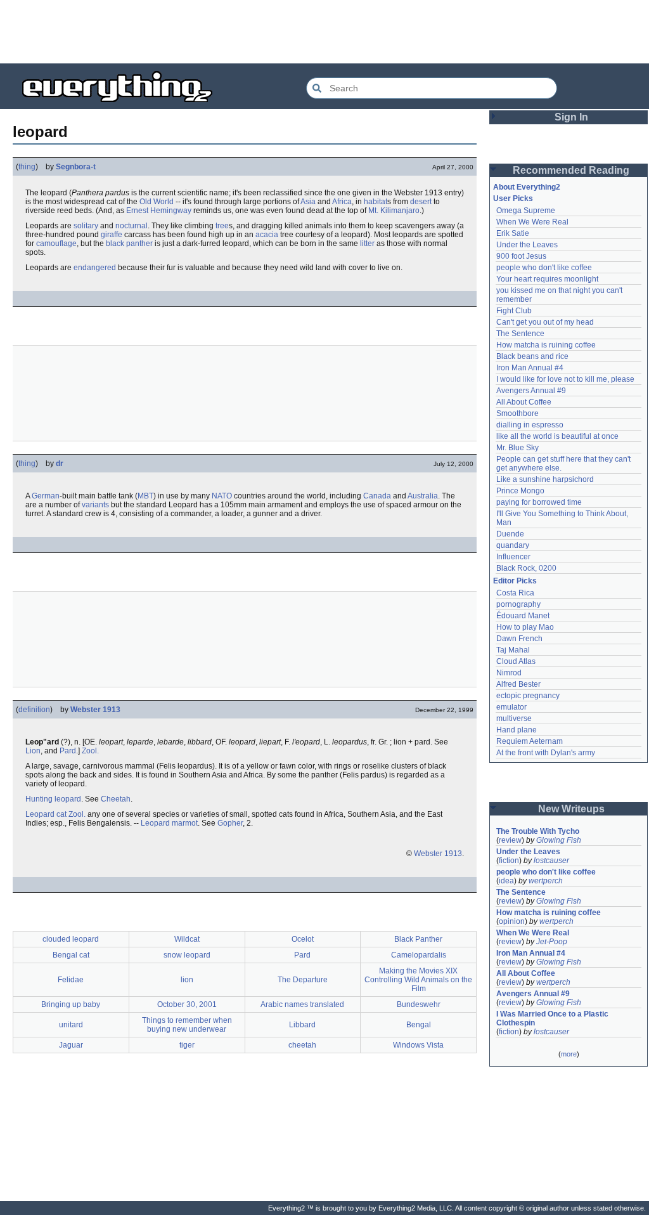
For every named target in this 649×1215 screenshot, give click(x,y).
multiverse (514, 718)
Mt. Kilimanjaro (394, 210)
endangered (95, 267)
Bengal (418, 1024)
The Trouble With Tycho (537, 831)
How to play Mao (525, 627)
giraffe (111, 234)
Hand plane (516, 729)
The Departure (303, 979)
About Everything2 (526, 187)
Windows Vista (418, 1045)
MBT (145, 495)
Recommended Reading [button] (571, 170)
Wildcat (187, 939)
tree (222, 225)
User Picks (513, 198)
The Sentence (520, 333)
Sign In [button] (571, 117)
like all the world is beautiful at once (557, 436)
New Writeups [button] (571, 808)
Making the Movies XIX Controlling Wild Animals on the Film (418, 979)
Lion (33, 750)
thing (26, 166)
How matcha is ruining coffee (546, 345)
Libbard (302, 1024)
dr (59, 463)
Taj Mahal (513, 650)
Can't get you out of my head (545, 322)
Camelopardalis (418, 955)
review (510, 840)
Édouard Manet (522, 615)
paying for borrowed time (539, 502)
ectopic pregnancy (528, 695)
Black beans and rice (532, 356)
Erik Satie (512, 233)
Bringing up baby (70, 1004)
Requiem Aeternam (529, 741)
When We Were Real (532, 222)
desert (421, 201)
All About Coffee (523, 402)
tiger (187, 1045)
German (46, 495)
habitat (375, 201)
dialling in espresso (529, 424)
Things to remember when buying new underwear (187, 1025)
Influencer (513, 556)
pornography (518, 604)
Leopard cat (46, 814)
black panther (129, 243)
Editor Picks (515, 580)
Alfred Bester (518, 684)
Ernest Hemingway (158, 210)
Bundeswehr (418, 1004)
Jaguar (71, 1045)
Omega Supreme (525, 210)
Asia (308, 201)
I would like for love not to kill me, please (565, 379)
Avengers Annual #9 (531, 390)
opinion (512, 921)
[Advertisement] (324, 31)
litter (367, 243)
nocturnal (131, 225)
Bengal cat (71, 955)
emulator (511, 707)
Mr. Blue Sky (517, 447)
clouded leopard (70, 939)
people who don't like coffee (544, 267)
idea (506, 880)
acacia (266, 234)
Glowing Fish (558, 840)
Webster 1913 (95, 709)
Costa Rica (515, 592)
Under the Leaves (527, 244)
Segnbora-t (76, 166)
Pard (68, 750)
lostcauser (551, 860)
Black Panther (418, 939)
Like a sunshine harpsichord (545, 479)
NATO (222, 495)
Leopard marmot (169, 823)
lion (187, 979)
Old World (156, 201)
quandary (512, 545)
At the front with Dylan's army (545, 752)
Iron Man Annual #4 (529, 367)
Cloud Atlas (516, 661)
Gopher (230, 823)
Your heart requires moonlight (547, 279)
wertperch (546, 880)
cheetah (302, 1045)
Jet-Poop (551, 941)
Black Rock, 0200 (526, 568)
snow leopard (187, 955)
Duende (510, 534)
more (569, 1054)
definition (34, 709)
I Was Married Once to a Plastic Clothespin (553, 1018)
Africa (342, 201)
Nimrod (509, 672)
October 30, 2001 (187, 1004)
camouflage (56, 243)
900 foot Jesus (521, 256)
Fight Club (514, 310)
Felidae (71, 979)
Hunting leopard (53, 799)
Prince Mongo (520, 490)
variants (95, 504)
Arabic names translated (302, 1004)
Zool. (90, 750)
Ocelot (303, 939)
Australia (423, 495)
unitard (71, 1024)
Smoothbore (517, 413)
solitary (86, 225)
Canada (377, 495)
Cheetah (116, 799)
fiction (509, 860)
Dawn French (519, 638)
